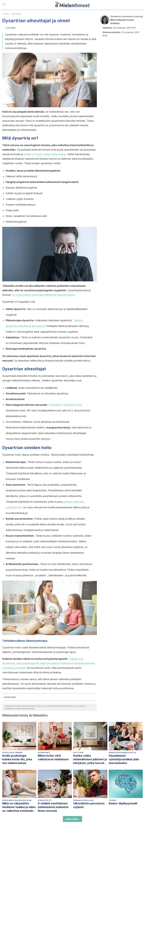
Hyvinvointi (44, 753)
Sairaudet (16, 14)
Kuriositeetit (45, 800)
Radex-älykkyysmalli (123, 803)
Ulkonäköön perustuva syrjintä (89, 805)
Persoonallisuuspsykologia (17, 800)
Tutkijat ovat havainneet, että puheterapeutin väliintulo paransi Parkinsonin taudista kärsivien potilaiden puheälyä (48, 663)
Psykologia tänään (12, 753)
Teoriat (113, 800)
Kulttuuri (78, 753)
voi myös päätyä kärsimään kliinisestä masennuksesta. (43, 294)
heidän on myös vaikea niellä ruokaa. (45, 154)
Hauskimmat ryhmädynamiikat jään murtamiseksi (124, 759)
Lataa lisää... (72, 819)
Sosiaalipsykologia (83, 800)
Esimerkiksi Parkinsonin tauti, (65, 404)
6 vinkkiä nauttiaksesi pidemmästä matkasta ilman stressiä (53, 807)
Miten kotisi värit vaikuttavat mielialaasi (53, 757)
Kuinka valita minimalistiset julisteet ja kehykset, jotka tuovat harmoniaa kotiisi (90, 759)
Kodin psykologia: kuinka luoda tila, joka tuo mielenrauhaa (17, 759)
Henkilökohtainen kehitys (122, 753)
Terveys (5, 14)
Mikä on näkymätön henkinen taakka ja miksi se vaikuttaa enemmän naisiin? (19, 807)
